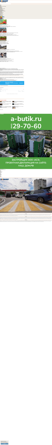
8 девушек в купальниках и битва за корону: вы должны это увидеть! (6, 34)
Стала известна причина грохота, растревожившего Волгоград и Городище (12, 221)
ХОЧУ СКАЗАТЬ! (1, 15)
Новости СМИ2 (1, 109)
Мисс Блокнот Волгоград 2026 (3, 27)
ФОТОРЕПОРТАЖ (1, 14)
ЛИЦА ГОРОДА (1, 9)
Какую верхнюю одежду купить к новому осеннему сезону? (5, 58)
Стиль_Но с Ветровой (2, 52)
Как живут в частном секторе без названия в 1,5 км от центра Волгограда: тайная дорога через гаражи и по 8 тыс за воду (11, 51)
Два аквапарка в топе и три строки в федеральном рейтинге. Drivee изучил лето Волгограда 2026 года (36, 221)
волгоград (1, 85)
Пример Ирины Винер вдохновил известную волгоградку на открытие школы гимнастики (45, 220)
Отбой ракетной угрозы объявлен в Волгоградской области (24, 214)
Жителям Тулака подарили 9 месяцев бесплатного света (5, 79)
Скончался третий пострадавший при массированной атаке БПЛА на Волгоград (8, 218)
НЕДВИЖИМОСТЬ (1, 10)
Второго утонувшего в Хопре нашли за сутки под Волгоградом (23, 221)
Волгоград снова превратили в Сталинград (4, 42)
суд (5, 85)
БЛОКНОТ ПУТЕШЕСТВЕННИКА (3, 6)
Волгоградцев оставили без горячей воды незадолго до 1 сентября (33, 217)
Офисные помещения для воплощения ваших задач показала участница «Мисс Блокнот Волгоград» (9, 35)
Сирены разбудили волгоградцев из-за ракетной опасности (43, 218)
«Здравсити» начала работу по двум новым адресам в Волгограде (20, 220)
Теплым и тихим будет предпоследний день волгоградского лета (13, 215)
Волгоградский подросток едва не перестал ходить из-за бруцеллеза (44, 217)
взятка (2, 85)
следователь (7, 85)
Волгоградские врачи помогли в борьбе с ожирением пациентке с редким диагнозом (21, 218)
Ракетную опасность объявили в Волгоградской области (44, 214)
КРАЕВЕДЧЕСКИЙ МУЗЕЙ (2, 8)
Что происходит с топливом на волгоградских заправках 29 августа (33, 218)
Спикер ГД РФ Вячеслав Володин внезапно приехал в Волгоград (14, 214)
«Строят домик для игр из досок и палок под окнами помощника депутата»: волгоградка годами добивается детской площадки (16, 217)
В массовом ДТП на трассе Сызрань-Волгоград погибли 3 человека (6, 80)
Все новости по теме (2, 25)
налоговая (4, 85)
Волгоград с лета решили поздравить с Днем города (5, 214)
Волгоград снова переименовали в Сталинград (4, 43)
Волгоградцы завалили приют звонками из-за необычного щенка (34, 214)
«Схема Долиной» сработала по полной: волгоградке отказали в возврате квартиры (31, 220)
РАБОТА (3, 16)
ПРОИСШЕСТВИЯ (1, 12)
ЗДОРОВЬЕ (1, 7)
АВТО (0, 5)
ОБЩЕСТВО (1, 11)
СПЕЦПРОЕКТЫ (1, 13)
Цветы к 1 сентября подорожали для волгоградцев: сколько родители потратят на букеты (7, 220)
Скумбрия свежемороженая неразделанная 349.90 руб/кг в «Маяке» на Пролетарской (8, 26)
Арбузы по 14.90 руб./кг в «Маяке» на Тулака (4, 215)
